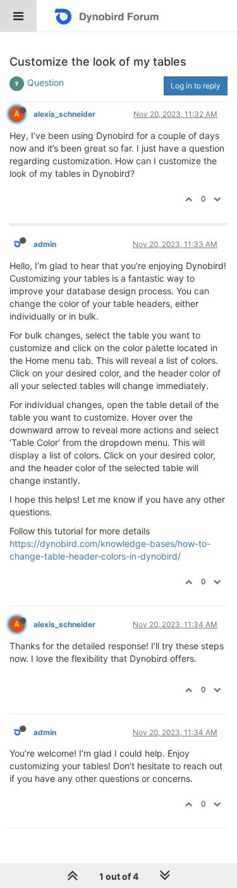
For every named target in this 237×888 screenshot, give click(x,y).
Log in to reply (196, 85)
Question (45, 82)
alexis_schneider (64, 114)
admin (44, 244)
